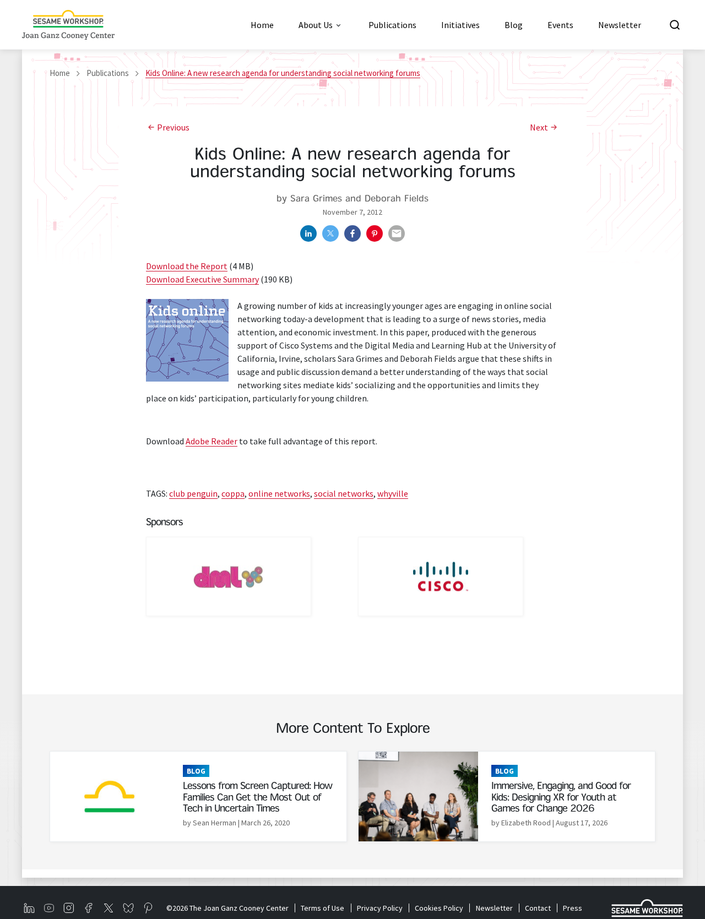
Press (572, 908)
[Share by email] (396, 233)
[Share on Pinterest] (374, 233)
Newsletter (494, 908)
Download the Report (186, 265)
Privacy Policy (379, 908)
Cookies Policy (439, 908)
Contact (538, 908)
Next (539, 127)
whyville (392, 493)
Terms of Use (322, 908)
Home (60, 73)
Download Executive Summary (202, 279)
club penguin (193, 493)
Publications (107, 73)
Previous (173, 127)
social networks (343, 493)
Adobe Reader (211, 441)
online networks (279, 493)
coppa (233, 493)
